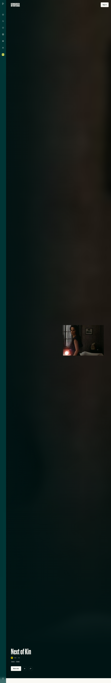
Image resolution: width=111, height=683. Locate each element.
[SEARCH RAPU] (3, 21)
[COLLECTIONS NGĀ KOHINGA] (3, 41)
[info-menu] (3, 678)
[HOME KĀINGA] (3, 14)
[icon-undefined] (24, 668)
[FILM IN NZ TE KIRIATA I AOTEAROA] (3, 34)
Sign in (105, 5)
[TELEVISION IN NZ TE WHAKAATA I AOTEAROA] (3, 27)
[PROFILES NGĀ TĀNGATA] (3, 47)
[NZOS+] (3, 54)
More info (16, 668)
